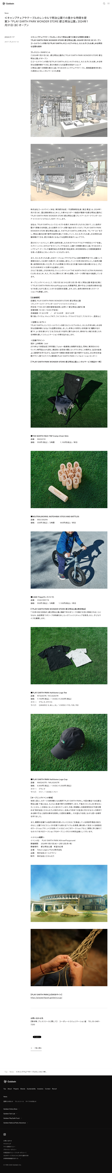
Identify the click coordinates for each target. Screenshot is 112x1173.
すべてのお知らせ (31, 1101)
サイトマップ (7, 1144)
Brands (22, 1089)
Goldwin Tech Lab (9, 1114)
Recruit (54, 1089)
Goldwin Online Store (10, 1109)
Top (6, 1072)
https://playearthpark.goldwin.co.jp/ (46, 998)
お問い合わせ (8, 1141)
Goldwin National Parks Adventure (15, 1123)
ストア (7, 42)
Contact (47, 1089)
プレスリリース (14, 42)
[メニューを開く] (108, 3)
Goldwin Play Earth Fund (11, 1118)
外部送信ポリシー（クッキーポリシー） (15, 1153)
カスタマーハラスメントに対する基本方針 (16, 1155)
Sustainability (31, 1089)
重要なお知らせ (8, 1101)
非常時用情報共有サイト (11, 1158)
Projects (16, 1089)
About (10, 1089)
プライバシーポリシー (10, 1150)
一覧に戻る (38, 1048)
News (12, 1072)
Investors (40, 1089)
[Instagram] (5, 1134)
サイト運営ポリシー (9, 1147)
